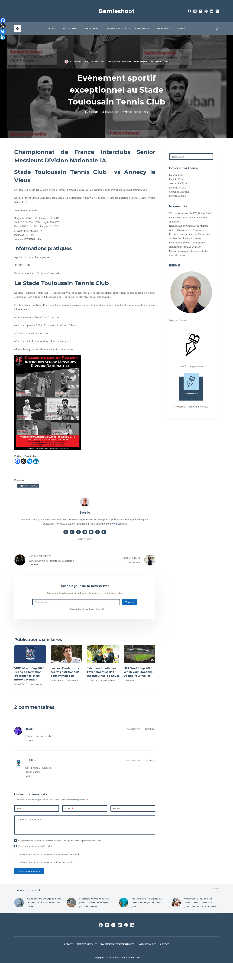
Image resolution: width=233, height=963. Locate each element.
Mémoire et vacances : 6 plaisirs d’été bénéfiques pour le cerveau (94, 902)
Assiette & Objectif (178, 183)
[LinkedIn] (211, 11)
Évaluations (142, 28)
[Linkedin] (36, 461)
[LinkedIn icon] (72, 532)
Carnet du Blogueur (179, 191)
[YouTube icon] (103, 532)
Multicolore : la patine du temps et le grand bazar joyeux (147, 902)
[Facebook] (189, 11)
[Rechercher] (217, 28)
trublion (30, 760)
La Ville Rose (176, 174)
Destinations (69, 28)
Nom (20, 808)
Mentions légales (87, 944)
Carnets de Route (177, 195)
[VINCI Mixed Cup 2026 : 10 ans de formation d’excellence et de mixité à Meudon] (30, 654)
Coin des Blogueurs (117, 28)
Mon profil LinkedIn (116, 523)
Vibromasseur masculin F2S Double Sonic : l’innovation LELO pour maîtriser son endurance (191, 217)
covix (28, 728)
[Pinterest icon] (97, 532)
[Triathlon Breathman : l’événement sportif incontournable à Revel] (103, 654)
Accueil (52, 28)
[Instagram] (200, 11)
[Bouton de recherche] (210, 156)
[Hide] (1, 43)
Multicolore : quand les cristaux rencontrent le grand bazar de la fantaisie (200, 902)
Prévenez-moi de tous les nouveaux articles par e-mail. (46, 861)
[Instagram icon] (91, 532)
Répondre (149, 729)
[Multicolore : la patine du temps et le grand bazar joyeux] (123, 902)
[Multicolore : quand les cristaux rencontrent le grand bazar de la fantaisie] (176, 902)
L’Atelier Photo (176, 179)
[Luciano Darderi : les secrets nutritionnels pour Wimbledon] (66, 654)
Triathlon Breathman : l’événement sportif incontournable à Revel (103, 672)
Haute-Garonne (29, 486)
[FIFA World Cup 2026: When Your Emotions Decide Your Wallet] (139, 654)
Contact (180, 28)
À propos (68, 944)
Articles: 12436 (85, 539)
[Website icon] (78, 532)
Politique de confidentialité (117, 944)
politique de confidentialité (92, 609)
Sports (143, 61)
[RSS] (217, 11)
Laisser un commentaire (29, 870)
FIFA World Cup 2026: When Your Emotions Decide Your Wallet (138, 672)
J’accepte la (87, 609)
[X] (23, 461)
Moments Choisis (178, 187)
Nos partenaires (147, 944)
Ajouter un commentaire (30, 819)
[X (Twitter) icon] (84, 532)
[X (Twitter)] (195, 11)
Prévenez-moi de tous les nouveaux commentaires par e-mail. (49, 853)
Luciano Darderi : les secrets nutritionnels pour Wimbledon (65, 672)
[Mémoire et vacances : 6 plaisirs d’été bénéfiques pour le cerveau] (71, 902)
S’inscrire (129, 602)
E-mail (69, 808)
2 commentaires (159, 61)
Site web (117, 808)
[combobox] (188, 156)
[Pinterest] (206, 11)
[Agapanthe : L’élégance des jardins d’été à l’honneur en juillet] (19, 902)
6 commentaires (35, 684)
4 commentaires (108, 680)
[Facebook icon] (65, 532)
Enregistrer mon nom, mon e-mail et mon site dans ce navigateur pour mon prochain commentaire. (60, 840)
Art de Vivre (91, 28)
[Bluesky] (29, 461)
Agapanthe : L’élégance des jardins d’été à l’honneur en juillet (44, 902)
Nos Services (164, 28)
